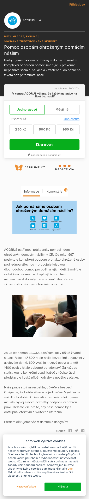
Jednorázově (27, 109)
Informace (31, 191)
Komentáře (57, 191)
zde (70, 468)
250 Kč (20, 129)
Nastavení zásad (26, 486)
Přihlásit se (77, 4)
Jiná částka (71, 119)
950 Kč (68, 129)
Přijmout (63, 486)
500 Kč (44, 129)
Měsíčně (62, 109)
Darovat (44, 144)
